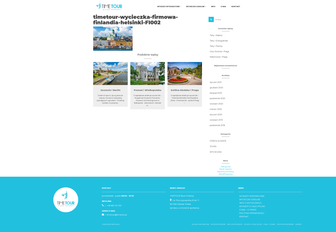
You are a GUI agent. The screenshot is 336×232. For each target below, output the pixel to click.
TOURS (213, 146)
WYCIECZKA (216, 152)
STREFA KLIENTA (218, 141)
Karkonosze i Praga (218, 57)
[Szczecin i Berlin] (110, 73)
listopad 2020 (216, 93)
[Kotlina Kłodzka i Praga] (184, 73)
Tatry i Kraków (216, 35)
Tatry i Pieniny (216, 46)
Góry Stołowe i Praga (219, 51)
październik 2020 (217, 98)
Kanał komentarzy (225, 171)
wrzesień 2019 (216, 120)
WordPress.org (225, 174)
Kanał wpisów (225, 169)
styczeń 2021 (216, 82)
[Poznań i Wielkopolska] (147, 73)
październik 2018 (217, 125)
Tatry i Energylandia (219, 41)
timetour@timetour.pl (117, 215)
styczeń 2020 (216, 114)
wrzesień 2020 (216, 104)
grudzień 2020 (216, 87)
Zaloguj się (225, 166)
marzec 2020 (216, 109)
